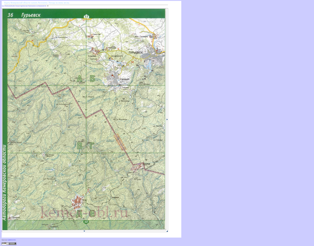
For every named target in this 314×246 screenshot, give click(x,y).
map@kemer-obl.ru (11, 240)
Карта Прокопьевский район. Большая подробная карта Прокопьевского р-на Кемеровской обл (24, 6)
